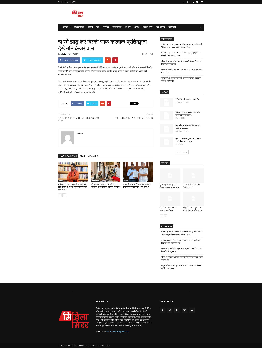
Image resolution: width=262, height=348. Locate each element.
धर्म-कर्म (127, 27)
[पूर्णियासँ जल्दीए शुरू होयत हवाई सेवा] (166, 102)
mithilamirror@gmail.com (118, 331)
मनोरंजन (106, 27)
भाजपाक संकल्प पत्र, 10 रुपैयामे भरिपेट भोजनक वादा (134, 118)
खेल (97, 27)
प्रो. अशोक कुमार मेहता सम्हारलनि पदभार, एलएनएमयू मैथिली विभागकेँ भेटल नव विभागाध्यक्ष (180, 54)
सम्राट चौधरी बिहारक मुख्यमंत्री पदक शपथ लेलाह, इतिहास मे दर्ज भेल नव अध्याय (181, 79)
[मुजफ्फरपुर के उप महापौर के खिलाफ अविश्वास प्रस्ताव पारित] (170, 175)
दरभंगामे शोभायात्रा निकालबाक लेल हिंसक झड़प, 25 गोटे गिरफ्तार (78, 119)
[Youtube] (202, 2)
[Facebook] (184, 2)
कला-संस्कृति (117, 27)
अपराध (136, 27)
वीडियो (90, 27)
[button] (200, 27)
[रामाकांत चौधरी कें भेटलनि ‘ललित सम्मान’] (193, 175)
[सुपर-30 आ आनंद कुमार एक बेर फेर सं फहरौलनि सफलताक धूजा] (166, 142)
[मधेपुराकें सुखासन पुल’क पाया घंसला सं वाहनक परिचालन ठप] (193, 199)
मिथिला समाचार (79, 27)
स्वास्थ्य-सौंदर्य (147, 27)
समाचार (65, 27)
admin (63, 54)
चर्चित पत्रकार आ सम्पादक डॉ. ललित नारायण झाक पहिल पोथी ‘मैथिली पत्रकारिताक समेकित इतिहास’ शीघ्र (72, 187)
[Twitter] (197, 2)
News (126, 181)
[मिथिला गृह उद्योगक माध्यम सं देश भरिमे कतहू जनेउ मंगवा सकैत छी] (166, 115)
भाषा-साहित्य (160, 27)
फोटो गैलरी (172, 27)
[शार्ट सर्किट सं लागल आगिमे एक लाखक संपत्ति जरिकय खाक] (166, 129)
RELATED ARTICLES (68, 156)
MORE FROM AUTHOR (89, 156)
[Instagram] (188, 2)
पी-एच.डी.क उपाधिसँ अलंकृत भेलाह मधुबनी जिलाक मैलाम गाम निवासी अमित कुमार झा (181, 62)
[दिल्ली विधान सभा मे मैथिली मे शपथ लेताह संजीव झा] (170, 199)
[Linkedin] (193, 2)
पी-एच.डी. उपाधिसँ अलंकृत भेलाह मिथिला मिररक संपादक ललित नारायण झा (182, 71)
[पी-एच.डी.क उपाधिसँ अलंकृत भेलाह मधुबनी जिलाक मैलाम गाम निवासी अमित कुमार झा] (138, 172)
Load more (181, 152)
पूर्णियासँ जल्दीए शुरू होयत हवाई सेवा (187, 99)
